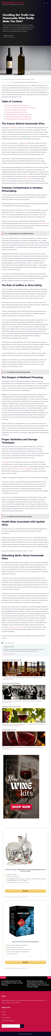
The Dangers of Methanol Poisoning (16, 112)
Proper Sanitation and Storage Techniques (18, 114)
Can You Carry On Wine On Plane (11, 683)
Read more (11, 679)
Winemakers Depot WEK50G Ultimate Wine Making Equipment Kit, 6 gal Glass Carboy (25, 870)
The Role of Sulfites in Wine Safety (16, 110)
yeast (25, 143)
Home (3, 79)
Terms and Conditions (8, 1020)
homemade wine (26, 178)
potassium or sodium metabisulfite (23, 469)
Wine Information (9, 643)
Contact (4, 1014)
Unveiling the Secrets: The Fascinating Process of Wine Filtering (12, 983)
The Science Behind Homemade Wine (17, 105)
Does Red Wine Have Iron (9, 729)
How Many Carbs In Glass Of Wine (11, 706)
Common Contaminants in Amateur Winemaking (20, 107)
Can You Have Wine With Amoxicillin (12, 660)
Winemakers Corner (13, 2)
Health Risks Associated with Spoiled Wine (19, 116)
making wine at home (15, 627)
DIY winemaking (13, 127)
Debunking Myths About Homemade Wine (18, 119)
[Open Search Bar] (44, 3)
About (3, 1012)
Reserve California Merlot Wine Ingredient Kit (25, 942)
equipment (7, 462)
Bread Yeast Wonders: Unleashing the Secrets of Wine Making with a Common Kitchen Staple (38, 984)
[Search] (22, 1026)
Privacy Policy (6, 1017)
